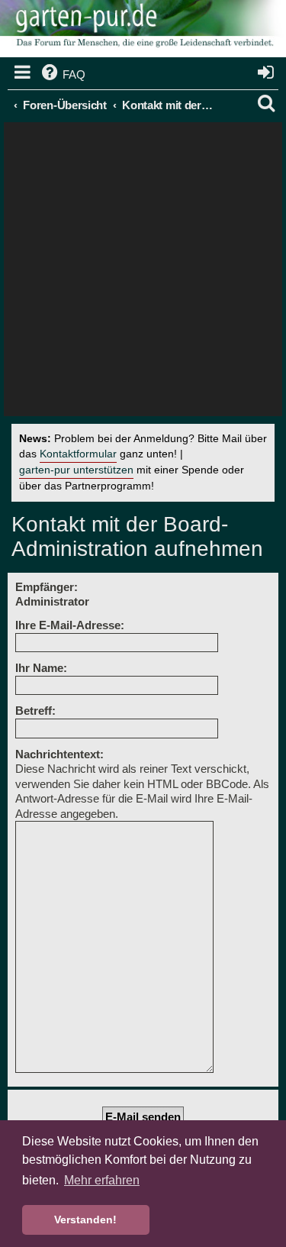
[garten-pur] (143, 30)
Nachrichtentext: (59, 754)
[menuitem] (62, 75)
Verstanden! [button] (85, 1219)
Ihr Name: (41, 667)
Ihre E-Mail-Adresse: (69, 625)
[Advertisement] (143, 273)
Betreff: (35, 710)
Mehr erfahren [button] (102, 1180)
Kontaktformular (78, 454)
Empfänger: (46, 586)
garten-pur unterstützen (76, 470)
